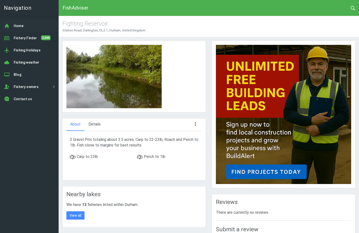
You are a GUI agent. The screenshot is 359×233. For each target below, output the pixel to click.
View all (75, 215)
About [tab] (75, 124)
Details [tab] (94, 124)
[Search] (353, 8)
